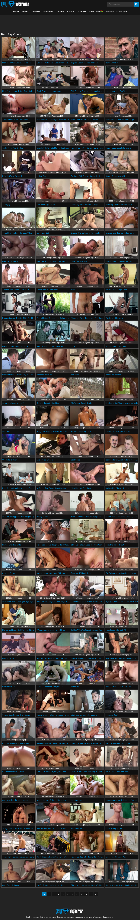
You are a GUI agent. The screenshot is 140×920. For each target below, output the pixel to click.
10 (86, 894)
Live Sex (82, 11)
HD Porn (110, 11)
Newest (25, 11)
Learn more (108, 917)
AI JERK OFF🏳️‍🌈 (96, 11)
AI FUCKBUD (122, 11)
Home (16, 11)
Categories (48, 11)
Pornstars (71, 11)
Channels (60, 11)
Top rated (35, 11)
